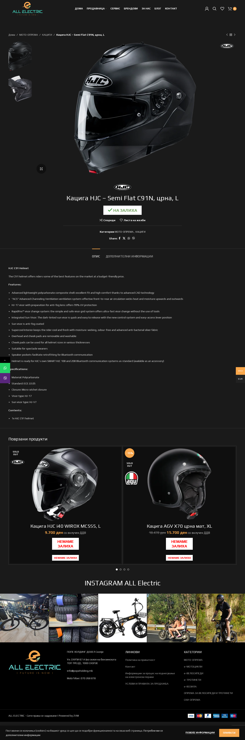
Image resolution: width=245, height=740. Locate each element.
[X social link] (124, 238)
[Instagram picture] (24, 618)
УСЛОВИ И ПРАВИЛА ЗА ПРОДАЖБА (146, 683)
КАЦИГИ (47, 34)
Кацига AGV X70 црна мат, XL (179, 526)
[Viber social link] (133, 238)
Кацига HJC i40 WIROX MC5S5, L (65, 526)
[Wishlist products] (222, 8)
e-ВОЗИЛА (190, 686)
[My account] (207, 8)
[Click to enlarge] (41, 169)
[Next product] (235, 35)
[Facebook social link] (120, 238)
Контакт (130, 666)
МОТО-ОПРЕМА (28, 34)
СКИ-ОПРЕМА (192, 699)
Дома (11, 34)
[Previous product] (227, 35)
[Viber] (5, 378)
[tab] (96, 254)
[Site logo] (27, 8)
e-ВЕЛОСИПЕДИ (193, 673)
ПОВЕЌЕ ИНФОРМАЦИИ (200, 732)
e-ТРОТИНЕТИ (192, 679)
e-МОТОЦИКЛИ (193, 666)
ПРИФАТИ (229, 732)
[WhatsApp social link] (129, 238)
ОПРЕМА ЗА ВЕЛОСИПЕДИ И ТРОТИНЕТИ (208, 693)
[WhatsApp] (5, 368)
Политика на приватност (140, 659)
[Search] (214, 8)
